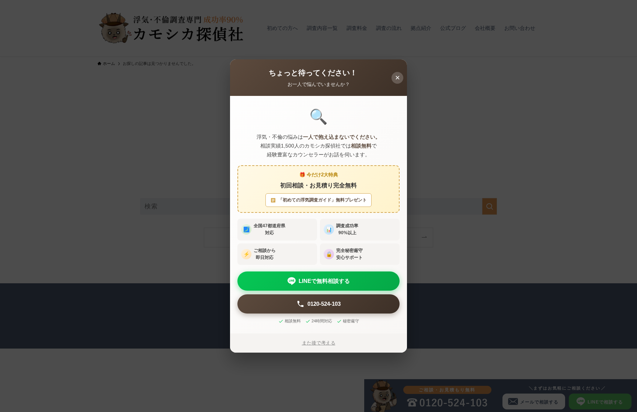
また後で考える (318, 343)
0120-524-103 (324, 304)
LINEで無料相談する (324, 281)
